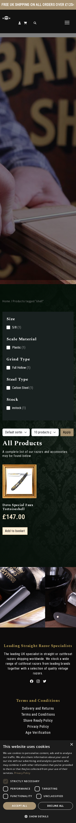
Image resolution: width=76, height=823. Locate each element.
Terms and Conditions (38, 714)
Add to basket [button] (15, 531)
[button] (38, 816)
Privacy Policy (38, 727)
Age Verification (38, 733)
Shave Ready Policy (38, 720)
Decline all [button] (55, 805)
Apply (67, 432)
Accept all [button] (19, 805)
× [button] (71, 744)
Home (6, 301)
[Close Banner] (73, 5)
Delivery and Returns (38, 708)
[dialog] (38, 781)
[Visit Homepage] (6, 19)
